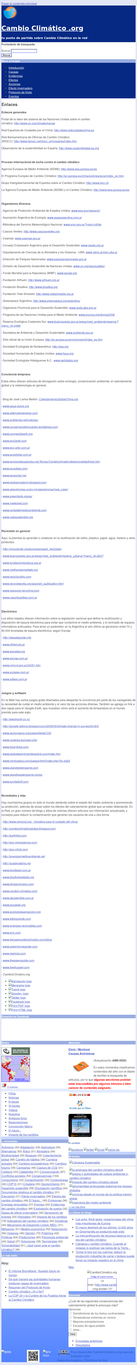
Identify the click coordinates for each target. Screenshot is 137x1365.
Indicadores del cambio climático (28, 1221)
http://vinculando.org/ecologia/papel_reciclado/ (32, 549)
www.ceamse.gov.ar (27, 238)
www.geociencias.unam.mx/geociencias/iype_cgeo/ (35, 489)
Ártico (26, 1151)
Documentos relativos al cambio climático (27, 1192)
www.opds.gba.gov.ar (82, 308)
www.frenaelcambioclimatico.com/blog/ (27, 940)
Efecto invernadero (20, 88)
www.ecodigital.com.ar (17, 455)
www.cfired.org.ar (14, 644)
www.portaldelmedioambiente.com (25, 510)
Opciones (74, 1309)
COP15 (12, 1184)
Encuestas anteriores (89, 1341)
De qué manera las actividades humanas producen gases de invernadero (34, 1281)
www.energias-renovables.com (22, 926)
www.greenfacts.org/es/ (17, 496)
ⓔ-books (14, 1106)
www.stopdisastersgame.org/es (22, 775)
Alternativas (8, 1151)
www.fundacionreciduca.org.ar (22, 563)
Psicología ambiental (55, 1237)
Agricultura (48, 1147)
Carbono (6, 1172)
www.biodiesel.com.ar (17, 870)
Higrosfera (24, 1217)
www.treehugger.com (16, 967)
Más (71, 1267)
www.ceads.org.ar (92, 245)
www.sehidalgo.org (66, 360)
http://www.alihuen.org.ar (43, 280)
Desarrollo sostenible (14, 1188)
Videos (13, 1110)
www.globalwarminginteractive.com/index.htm (31, 754)
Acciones (14, 84)
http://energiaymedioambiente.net (24, 856)
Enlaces (14, 1102)
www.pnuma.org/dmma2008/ (97, 315)
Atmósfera (43, 1151)
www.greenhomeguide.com (20, 946)
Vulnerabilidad (10, 1245)
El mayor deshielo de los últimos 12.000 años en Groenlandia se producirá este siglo (104, 1229)
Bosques (31, 1155)
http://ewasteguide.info (17, 637)
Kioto (72, 1049)
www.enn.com (12, 933)
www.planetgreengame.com (20, 768)
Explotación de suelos (48, 1208)
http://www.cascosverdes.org (42, 231)
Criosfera (29, 1184)
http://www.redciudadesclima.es (74, 130)
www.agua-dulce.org (16, 406)
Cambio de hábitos (28, 1159)
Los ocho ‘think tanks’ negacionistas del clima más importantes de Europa (104, 1221)
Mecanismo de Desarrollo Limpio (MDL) (32, 1225)
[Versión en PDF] (19, 1006)
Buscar (6, 51)
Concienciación (50, 1172)
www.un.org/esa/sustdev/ (89, 266)
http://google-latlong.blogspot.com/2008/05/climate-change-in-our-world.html (51, 726)
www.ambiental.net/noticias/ (20, 420)
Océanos (13, 1233)
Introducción (16, 68)
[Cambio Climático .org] (9, 18)
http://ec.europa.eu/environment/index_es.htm (73, 339)
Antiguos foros (18, 1118)
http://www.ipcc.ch (97, 183)
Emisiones (55, 1200)
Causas (13, 72)
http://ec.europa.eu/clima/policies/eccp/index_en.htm (91, 176)
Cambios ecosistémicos (34, 1163)
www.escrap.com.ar (15, 658)
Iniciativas (61, 1221)
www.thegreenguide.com (18, 960)
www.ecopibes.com (15, 468)
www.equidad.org (14, 651)
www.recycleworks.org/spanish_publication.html (33, 584)
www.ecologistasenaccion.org (22, 912)
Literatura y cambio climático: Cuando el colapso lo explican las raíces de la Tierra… (103, 1246)
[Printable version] (20, 1010)
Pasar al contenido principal (19, 3)
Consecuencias (42, 1176)
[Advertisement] (43, 1030)
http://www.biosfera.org (43, 287)
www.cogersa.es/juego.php (20, 740)
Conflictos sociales (13, 1176)
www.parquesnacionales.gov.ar (67, 259)
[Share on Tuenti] (17, 989)
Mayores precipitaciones (88, 1321)
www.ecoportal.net (14, 475)
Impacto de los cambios (23, 1134)
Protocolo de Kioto (20, 92)
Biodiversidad (10, 1155)
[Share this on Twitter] (17, 998)
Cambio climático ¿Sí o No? (26, 1291)
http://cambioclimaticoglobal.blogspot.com (29, 829)
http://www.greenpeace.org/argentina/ (56, 301)
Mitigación (7, 1229)
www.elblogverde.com (17, 919)
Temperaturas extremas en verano (94, 1317)
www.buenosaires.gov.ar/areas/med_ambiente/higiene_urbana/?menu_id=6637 (53, 556)
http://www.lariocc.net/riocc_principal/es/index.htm (45, 141)
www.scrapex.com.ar (16, 672)
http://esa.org (60, 346)
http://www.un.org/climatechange (34, 123)
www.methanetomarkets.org (20, 570)
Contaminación (34, 1180)
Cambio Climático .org (42, 28)
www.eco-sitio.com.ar (16, 448)
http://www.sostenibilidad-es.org (79, 148)
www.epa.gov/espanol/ (85, 210)
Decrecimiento (50, 1184)
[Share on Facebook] (19, 1002)
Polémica (47, 1233)
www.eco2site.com (15, 441)
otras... (77, 1330)
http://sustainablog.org (17, 863)
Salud (11, 1241)
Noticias (14, 1097)
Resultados (83, 1345)
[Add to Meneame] (19, 985)
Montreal (84, 1049)
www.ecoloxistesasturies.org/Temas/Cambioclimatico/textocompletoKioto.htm (51, 462)
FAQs (12, 1093)
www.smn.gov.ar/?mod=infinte (82, 224)
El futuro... (15, 1130)
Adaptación (27, 1147)
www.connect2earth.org (18, 434)
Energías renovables (14, 1204)
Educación (8, 1196)
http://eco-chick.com (15, 849)
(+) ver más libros (76, 1206)
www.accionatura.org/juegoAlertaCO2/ (27, 733)
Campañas (23, 1168)
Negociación (59, 1229)
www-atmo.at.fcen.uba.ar (101, 252)
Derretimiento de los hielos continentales (99, 1313)
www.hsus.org (64, 353)
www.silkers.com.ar (15, 679)
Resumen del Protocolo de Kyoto (29, 1287)
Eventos (14, 96)
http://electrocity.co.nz (16, 719)
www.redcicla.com (14, 953)
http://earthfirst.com (15, 835)
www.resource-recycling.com (21, 590)
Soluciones (28, 1241)
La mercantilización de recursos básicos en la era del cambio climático (104, 1238)
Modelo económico (33, 1229)
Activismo (7, 1147)
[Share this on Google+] (19, 993)
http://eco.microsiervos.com (20, 842)
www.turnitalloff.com (15, 782)
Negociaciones (18, 1122)
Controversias (59, 1180)
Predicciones (27, 1237)
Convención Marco (20, 1126)
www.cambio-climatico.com (20, 891)
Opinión (30, 1233)
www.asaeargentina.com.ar (64, 217)
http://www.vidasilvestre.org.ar (55, 294)
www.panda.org (67, 273)
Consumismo (9, 1180)
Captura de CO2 (47, 1168)
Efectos (13, 80)
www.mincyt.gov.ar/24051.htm (21, 665)
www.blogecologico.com (18, 884)
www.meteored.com (15, 503)
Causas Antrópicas (81, 1053)
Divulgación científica (48, 1188)
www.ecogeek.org (14, 905)
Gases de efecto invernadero (19, 1213)
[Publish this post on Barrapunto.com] (20, 981)
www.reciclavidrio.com (17, 577)
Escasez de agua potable (89, 1326)
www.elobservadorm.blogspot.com (24, 482)
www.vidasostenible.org (18, 517)
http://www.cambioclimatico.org (114, 1285)
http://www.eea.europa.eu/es (79, 169)
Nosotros (14, 1114)
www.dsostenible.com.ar (18, 898)
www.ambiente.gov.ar (79, 333)
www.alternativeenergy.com (20, 413)
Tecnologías (49, 1241)
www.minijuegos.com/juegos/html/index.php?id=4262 (36, 761)
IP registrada (12, 1087)
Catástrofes (26, 1172)
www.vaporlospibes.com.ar (20, 597)
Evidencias (16, 76)
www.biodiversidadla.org (18, 877)
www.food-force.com (16, 747)
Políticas (6, 1237)
